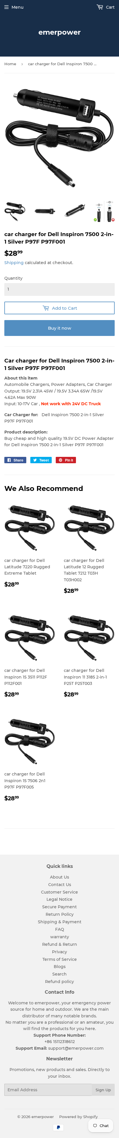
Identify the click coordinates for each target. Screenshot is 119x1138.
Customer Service (59, 892)
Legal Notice (59, 899)
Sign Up (103, 1089)
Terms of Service (59, 959)
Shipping (14, 262)
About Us (59, 877)
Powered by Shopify (78, 1116)
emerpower (59, 32)
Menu (17, 7)
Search (59, 974)
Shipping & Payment (59, 921)
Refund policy (59, 981)
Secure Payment (59, 906)
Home (10, 63)
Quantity (13, 278)
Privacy (59, 951)
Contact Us (59, 884)
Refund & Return (59, 944)
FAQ (59, 929)
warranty (59, 936)
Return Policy (60, 914)
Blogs (60, 966)
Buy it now (59, 328)
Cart (110, 7)
